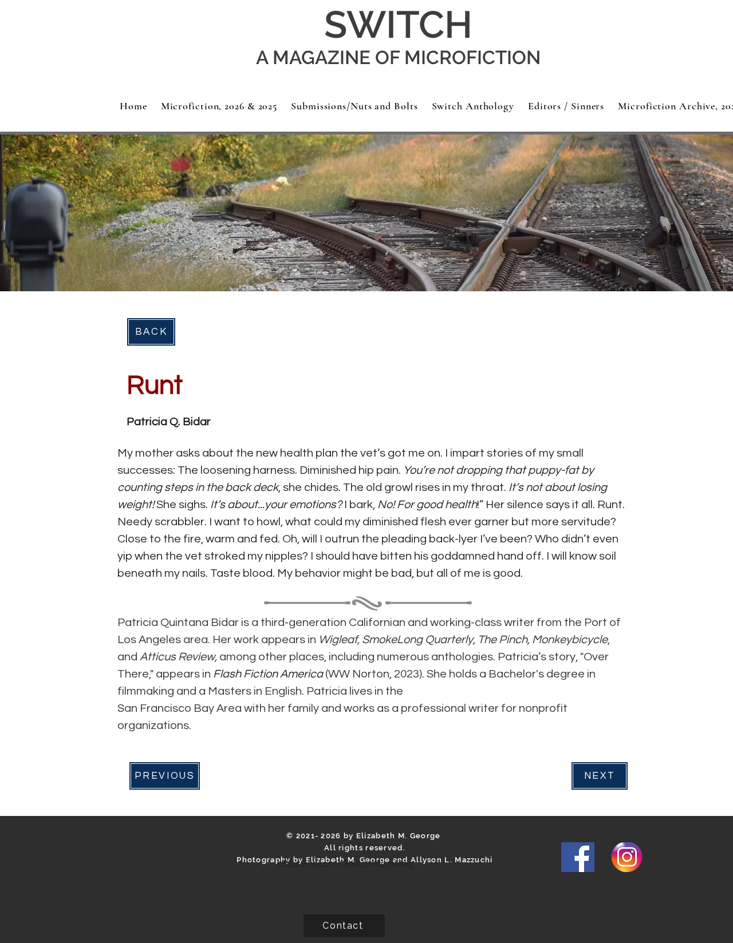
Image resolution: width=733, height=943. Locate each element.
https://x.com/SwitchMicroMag (345, 863)
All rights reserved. (364, 847)
